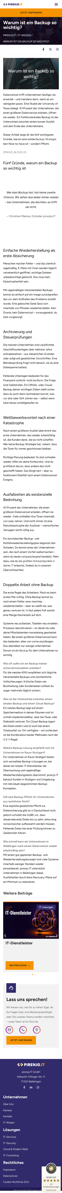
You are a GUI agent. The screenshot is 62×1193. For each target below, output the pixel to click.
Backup (23, 650)
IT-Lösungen (46, 907)
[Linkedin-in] (31, 1087)
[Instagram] (38, 1087)
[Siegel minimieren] (59, 1168)
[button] (56, 4)
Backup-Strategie (45, 139)
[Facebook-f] (24, 1087)
